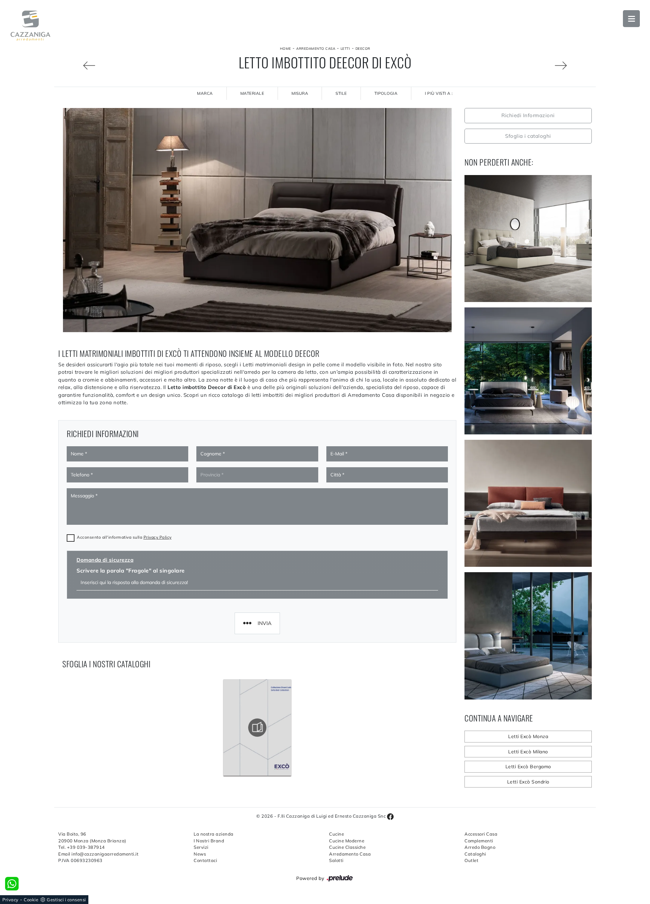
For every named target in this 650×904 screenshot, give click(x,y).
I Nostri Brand (209, 840)
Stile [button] (341, 93)
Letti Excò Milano (528, 752)
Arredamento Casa (315, 48)
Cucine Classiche (347, 847)
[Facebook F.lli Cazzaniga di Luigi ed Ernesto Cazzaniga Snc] (390, 816)
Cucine (336, 834)
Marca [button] (205, 93)
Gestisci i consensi (66, 899)
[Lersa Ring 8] (76, 65)
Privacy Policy (158, 537)
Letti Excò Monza (528, 736)
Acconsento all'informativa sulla (124, 537)
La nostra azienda (214, 834)
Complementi (478, 840)
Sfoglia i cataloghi (528, 136)
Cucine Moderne (346, 840)
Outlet (471, 860)
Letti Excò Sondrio (528, 782)
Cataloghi (475, 854)
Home (285, 48)
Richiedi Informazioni (528, 115)
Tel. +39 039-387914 (81, 847)
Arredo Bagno (479, 847)
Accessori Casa (480, 834)
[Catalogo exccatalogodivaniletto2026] (257, 727)
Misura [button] (299, 93)
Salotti (336, 860)
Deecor (362, 48)
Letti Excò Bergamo (528, 766)
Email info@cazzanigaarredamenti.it (98, 854)
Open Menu (631, 18)
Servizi (201, 847)
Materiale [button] (252, 93)
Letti (345, 48)
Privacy (10, 899)
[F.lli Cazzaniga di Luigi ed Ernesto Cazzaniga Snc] (30, 25)
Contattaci (205, 860)
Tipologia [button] (386, 93)
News (200, 854)
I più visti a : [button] (439, 93)
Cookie (31, 899)
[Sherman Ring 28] (573, 65)
